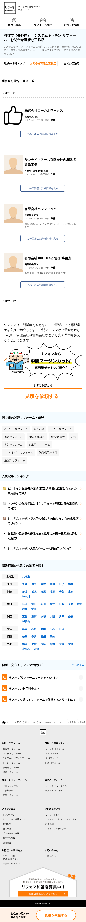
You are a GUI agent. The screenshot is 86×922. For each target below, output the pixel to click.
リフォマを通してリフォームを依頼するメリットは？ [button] (42, 699)
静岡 (24, 609)
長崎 (43, 644)
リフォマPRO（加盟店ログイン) (10, 857)
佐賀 (34, 644)
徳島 (24, 636)
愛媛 (43, 636)
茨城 (24, 591)
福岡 (24, 644)
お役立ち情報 (72, 25)
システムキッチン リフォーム (52, 722)
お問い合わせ (51, 856)
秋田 (52, 584)
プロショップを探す (12, 833)
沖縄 (36, 649)
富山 (34, 604)
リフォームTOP (14, 722)
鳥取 (24, 629)
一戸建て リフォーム (55, 790)
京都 (43, 616)
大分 (61, 644)
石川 (43, 604)
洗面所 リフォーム (11, 767)
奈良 (70, 616)
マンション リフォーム (56, 785)
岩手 (34, 584)
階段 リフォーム (52, 762)
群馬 (43, 591)
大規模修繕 (8, 790)
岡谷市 (83, 722)
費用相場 (7, 823)
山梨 (61, 604)
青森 (24, 584)
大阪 (52, 616)
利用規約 (49, 823)
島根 (34, 629)
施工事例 (7, 828)
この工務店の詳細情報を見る (42, 134)
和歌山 (26, 621)
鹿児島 (26, 649)
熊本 (52, 644)
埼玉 (52, 591)
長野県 (73, 722)
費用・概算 (14, 25)
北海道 (26, 576)
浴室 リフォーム (10, 772)
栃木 (34, 591)
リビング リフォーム (55, 748)
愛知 (34, 609)
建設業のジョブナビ (12, 863)
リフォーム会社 (43, 25)
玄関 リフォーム (10, 795)
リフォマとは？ (52, 814)
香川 (34, 636)
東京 (70, 591)
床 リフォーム (51, 758)
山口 (61, 629)
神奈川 (26, 596)
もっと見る (78, 665)
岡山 (43, 629)
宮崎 (70, 644)
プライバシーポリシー (55, 828)
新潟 (24, 604)
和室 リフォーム (52, 753)
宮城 (43, 584)
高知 (52, 636)
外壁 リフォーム (10, 785)
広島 (52, 629)
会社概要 (7, 842)
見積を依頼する (56, 915)
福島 (70, 584)
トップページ (9, 814)
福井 (52, 604)
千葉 (61, 591)
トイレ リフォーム (11, 762)
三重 (24, 616)
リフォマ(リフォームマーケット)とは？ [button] (33, 677)
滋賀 (34, 616)
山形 (61, 584)
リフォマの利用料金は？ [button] (24, 688)
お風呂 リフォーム (11, 748)
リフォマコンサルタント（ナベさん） (62, 819)
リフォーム (30, 722)
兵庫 (61, 616)
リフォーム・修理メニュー (15, 819)
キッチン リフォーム (12, 753)
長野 (70, 604)
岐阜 (80, 604)
